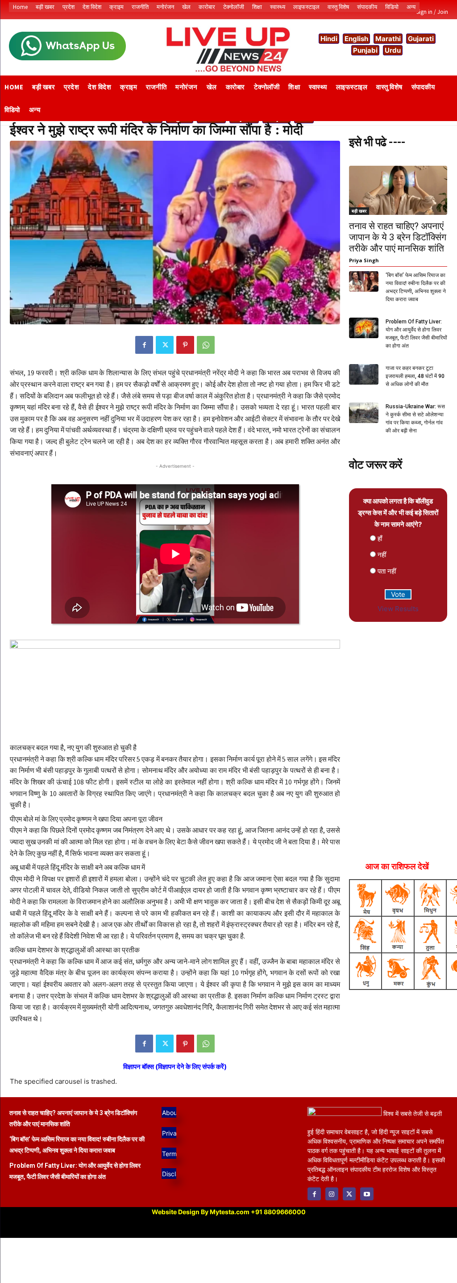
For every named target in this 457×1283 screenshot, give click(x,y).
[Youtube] (366, 1193)
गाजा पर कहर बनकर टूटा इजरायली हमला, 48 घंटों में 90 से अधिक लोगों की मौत (415, 376)
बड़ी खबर (359, 211)
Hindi (328, 38)
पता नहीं (387, 571)
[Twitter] (165, 345)
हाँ (380, 538)
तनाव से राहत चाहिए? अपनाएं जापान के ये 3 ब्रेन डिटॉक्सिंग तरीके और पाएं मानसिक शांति (397, 237)
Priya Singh (364, 260)
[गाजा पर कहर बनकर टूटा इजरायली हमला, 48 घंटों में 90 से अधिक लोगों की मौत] (363, 374)
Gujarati (421, 38)
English (356, 38)
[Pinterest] (185, 345)
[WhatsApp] (206, 345)
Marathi (388, 38)
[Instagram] (331, 1193)
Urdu (393, 50)
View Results (398, 608)
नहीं (382, 554)
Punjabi (365, 50)
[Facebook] (144, 345)
